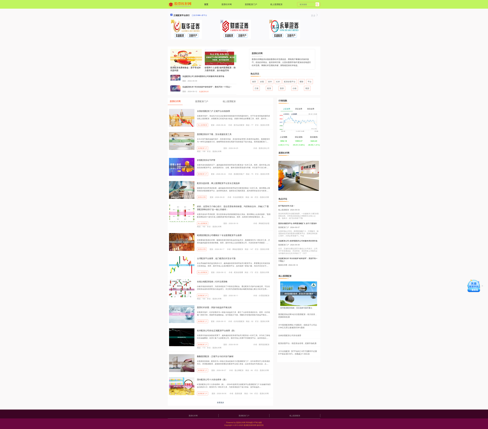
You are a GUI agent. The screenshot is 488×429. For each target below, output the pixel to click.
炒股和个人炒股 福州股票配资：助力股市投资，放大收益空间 (220, 69)
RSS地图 (249, 422)
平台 (309, 81)
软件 (270, 81)
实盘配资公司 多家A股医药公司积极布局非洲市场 (203, 76)
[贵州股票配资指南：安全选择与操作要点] (298, 293)
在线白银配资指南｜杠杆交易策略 (212, 281)
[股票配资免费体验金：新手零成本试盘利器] (186, 58)
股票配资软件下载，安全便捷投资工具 (214, 134)
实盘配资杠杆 (204, 91)
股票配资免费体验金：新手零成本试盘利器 (185, 69)
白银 (294, 88)
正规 (256, 88)
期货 (307, 88)
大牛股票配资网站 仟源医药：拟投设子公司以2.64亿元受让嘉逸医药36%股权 (297, 326)
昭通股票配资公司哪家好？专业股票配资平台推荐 (219, 235)
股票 (282, 88)
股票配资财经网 (250, 425)
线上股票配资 (276, 4)
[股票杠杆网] (180, 4)
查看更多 (220, 402)
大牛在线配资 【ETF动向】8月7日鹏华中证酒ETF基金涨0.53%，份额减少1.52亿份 (297, 352)
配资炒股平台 (289, 81)
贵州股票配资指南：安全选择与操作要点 (296, 307)
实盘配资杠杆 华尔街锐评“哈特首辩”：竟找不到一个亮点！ (207, 86)
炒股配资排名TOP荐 (206, 160)
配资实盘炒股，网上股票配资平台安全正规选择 (218, 183)
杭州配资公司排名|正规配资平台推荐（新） (216, 330)
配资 (269, 88)
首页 (206, 4)
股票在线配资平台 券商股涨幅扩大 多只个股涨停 (297, 214)
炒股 (262, 81)
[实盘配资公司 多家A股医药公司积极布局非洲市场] (175, 77)
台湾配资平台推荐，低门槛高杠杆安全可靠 (216, 258)
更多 (313, 15)
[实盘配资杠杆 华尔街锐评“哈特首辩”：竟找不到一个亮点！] (175, 88)
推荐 (254, 81)
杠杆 (278, 81)
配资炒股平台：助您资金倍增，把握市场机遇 (297, 343)
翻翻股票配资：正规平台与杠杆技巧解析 (215, 356)
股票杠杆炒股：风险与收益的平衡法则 (214, 307)
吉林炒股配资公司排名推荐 (289, 335)
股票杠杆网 (227, 4)
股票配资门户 (251, 4)
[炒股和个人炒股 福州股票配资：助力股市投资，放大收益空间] (220, 58)
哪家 (301, 81)
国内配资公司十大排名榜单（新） (212, 379)
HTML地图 (257, 422)
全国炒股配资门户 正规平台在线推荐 (213, 111)
